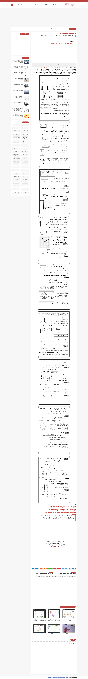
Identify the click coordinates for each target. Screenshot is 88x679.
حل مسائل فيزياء (16, 173)
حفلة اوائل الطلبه (25, 173)
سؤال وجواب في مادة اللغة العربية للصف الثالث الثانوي (63, 507)
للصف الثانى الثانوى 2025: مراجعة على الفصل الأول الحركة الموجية (69, 620)
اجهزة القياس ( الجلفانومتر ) (18, 102)
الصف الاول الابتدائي (16, 130)
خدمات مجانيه (25, 176)
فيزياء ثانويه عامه (16, 182)
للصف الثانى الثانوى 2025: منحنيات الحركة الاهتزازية (69, 635)
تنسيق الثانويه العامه (25, 170)
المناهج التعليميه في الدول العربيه (16, 155)
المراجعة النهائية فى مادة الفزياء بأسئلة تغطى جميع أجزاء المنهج (62, 43)
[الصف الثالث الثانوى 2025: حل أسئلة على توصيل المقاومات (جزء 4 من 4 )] (54, 613)
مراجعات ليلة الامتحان (40, 576)
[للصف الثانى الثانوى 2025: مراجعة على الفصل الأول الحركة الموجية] (68, 613)
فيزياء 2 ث (16, 179)
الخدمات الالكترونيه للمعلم (25, 131)
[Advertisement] (44, 18)
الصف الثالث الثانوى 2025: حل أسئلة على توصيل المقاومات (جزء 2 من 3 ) (39, 620)
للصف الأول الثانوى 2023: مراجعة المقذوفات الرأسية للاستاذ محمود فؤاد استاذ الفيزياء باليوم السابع (56, 517)
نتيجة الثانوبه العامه (16, 193)
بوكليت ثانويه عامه (16, 161)
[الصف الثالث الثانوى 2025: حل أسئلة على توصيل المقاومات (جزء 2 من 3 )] (39, 613)
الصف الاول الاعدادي (25, 134)
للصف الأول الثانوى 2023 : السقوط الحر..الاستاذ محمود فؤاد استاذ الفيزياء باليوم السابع (59, 518)
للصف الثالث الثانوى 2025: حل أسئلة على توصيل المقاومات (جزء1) (55, 635)
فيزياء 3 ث (48, 576)
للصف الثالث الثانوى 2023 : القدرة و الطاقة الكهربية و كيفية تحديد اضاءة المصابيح (60, 520)
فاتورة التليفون (16, 176)
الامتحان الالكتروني (40, 4)
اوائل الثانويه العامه (16, 158)
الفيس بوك (55, 546)
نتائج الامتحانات (47, 4)
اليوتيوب (50, 546)
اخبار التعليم (16, 125)
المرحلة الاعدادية (25, 151)
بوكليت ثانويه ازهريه (25, 161)
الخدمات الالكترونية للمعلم (55, 4)
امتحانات (25, 158)
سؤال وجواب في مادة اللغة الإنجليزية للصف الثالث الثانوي (62, 509)
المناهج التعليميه (25, 154)
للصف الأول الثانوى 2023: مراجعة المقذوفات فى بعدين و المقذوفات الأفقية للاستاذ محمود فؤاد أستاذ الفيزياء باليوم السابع (53, 515)
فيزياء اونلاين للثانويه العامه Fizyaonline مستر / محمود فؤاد (58, 677)
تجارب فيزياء (16, 167)
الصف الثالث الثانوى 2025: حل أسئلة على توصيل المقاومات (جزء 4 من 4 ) (54, 620)
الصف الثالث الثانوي (64, 33)
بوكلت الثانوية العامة (32, 4)
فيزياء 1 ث (25, 179)
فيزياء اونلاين (45, 68)
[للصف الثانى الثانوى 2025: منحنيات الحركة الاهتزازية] (68, 628)
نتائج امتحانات (25, 192)
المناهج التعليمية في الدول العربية (22, 4)
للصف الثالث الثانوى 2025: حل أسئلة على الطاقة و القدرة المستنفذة (40, 635)
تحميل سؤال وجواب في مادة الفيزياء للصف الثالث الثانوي (62, 506)
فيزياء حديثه (25, 185)
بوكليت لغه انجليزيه (16, 164)
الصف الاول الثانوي (16, 134)
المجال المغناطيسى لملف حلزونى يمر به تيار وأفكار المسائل (18, 67)
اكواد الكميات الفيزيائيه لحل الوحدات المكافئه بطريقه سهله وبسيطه (17, 115)
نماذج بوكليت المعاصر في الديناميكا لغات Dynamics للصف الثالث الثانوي (59, 510)
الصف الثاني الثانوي (16, 141)
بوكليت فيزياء (25, 164)
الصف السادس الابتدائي (16, 146)
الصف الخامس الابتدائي (25, 146)
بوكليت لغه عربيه (25, 167)
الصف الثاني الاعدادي (25, 142)
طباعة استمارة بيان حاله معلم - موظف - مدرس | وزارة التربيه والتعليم (17, 61)
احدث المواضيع (72, 33)
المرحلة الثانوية (54, 576)
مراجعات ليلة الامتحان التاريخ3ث (25, 189)
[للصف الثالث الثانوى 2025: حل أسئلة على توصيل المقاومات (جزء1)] (54, 628)
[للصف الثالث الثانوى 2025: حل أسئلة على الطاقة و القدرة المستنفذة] (39, 628)
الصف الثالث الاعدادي (25, 138)
